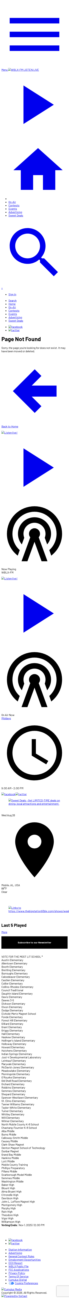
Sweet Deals (15, 215)
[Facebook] (15, 326)
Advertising (15, 212)
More (4, 932)
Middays (6, 718)
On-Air (12, 202)
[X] (14, 330)
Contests (13, 205)
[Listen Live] (34, 466)
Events (12, 208)
